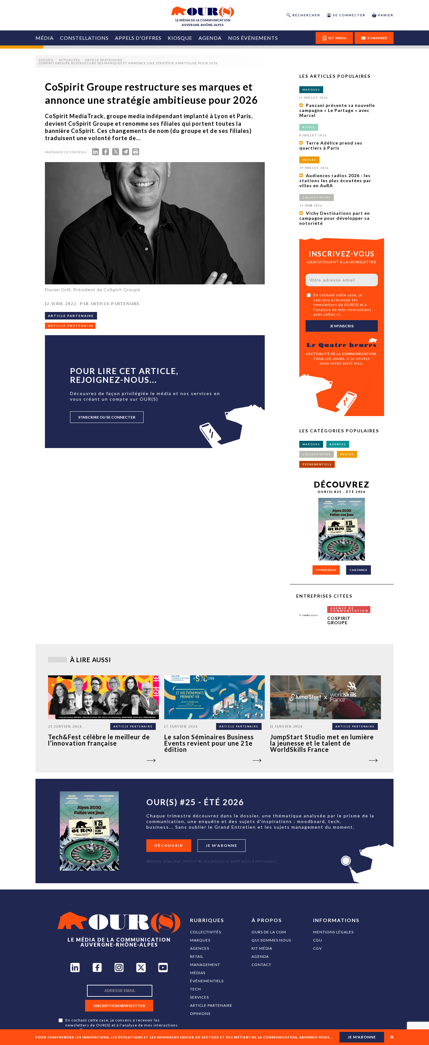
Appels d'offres (138, 38)
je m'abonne (362, 1037)
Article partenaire (211, 1005)
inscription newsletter (119, 1005)
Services (199, 997)
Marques (200, 940)
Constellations (84, 38)
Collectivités (205, 932)
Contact (261, 964)
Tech (195, 989)
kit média (338, 38)
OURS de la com (269, 932)
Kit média (262, 948)
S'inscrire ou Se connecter (106, 417)
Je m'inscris (342, 326)
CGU (317, 940)
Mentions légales (333, 932)
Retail (197, 956)
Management (205, 964)
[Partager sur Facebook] (105, 153)
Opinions (200, 1013)
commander (326, 570)
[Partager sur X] (115, 153)
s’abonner (358, 570)
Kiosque (180, 38)
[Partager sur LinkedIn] (95, 153)
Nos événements (253, 38)
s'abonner (377, 38)
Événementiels (207, 981)
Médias (197, 972)
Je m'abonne (221, 845)
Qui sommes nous (271, 940)
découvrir (169, 845)
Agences (199, 948)
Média (44, 38)
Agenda (210, 38)
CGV (317, 948)
